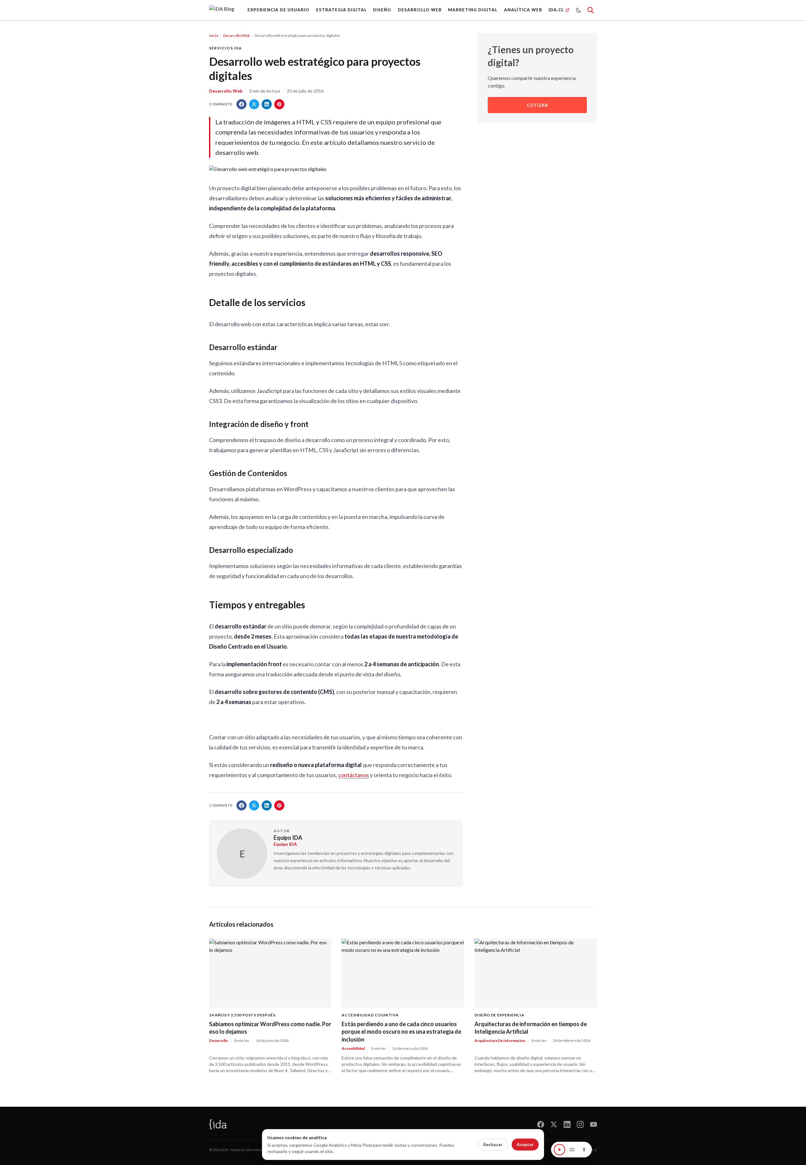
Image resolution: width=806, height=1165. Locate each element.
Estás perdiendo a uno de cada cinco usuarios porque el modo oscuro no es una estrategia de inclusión (401, 1031)
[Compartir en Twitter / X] (254, 104)
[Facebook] (540, 1124)
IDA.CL (556, 9)
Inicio (213, 35)
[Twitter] (553, 1124)
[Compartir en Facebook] (241, 104)
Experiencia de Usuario (278, 9)
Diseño (382, 9)
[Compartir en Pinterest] (279, 104)
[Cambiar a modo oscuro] (578, 10)
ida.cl (592, 1149)
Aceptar (525, 1144)
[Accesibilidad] (584, 1150)
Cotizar (537, 105)
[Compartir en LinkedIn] (267, 104)
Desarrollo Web (420, 9)
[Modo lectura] (572, 1150)
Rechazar (492, 1144)
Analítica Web (523, 9)
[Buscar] (590, 10)
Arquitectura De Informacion (499, 1040)
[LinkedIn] (567, 1124)
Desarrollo (218, 1040)
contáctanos (353, 774)
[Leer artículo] (559, 1149)
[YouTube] (593, 1124)
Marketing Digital (472, 9)
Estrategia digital (341, 9)
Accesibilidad (353, 1048)
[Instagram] (580, 1124)
